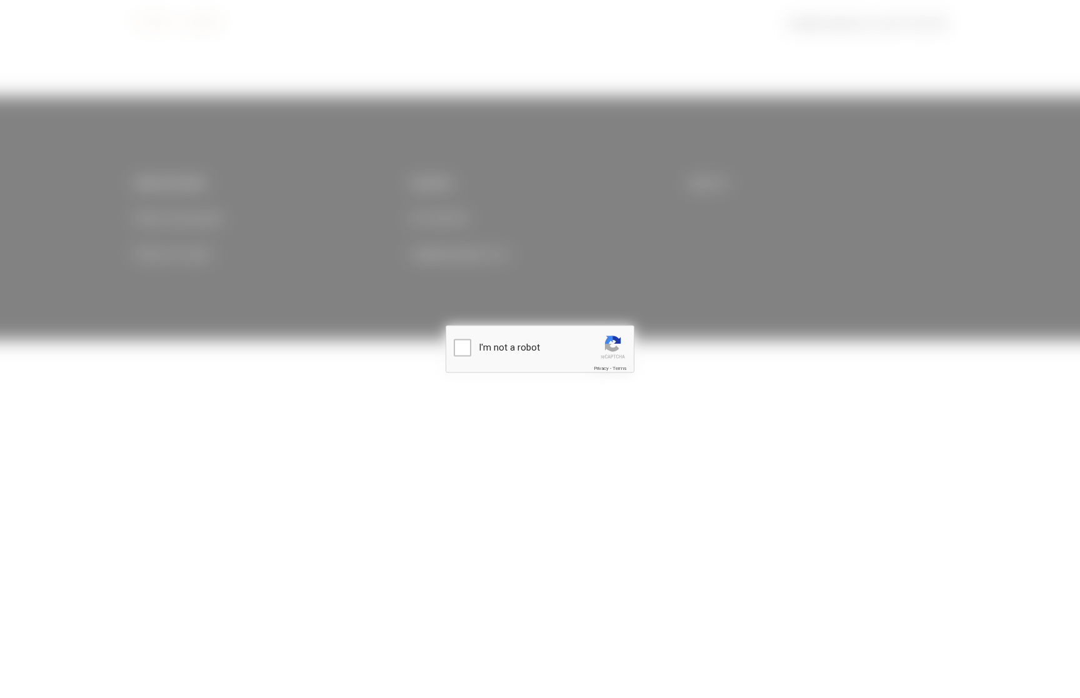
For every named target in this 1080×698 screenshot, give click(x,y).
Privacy (601, 368)
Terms (619, 368)
